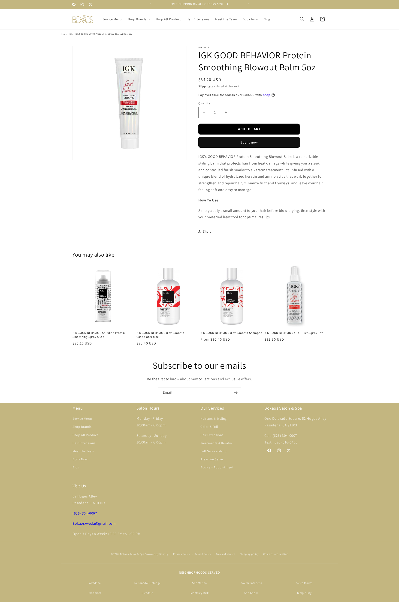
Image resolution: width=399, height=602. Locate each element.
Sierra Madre (304, 583)
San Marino (199, 583)
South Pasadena (251, 583)
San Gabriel (251, 593)
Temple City (304, 593)
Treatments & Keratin (216, 443)
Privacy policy (181, 554)
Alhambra (95, 593)
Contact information (275, 554)
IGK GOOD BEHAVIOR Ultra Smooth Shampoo (231, 333)
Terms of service (225, 554)
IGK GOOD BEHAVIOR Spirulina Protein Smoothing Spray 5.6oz (99, 335)
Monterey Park (199, 593)
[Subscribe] (236, 392)
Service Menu (82, 418)
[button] (139, 19)
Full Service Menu (213, 451)
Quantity (204, 103)
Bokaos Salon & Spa (132, 554)
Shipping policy (249, 554)
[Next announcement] (249, 4)
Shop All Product (85, 435)
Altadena (95, 583)
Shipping (204, 86)
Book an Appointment (216, 467)
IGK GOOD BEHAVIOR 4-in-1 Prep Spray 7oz (293, 333)
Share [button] (207, 231)
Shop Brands (82, 427)
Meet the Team (83, 451)
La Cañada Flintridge (147, 583)
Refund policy (203, 554)
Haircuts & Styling (213, 418)
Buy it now (249, 142)
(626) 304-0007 (85, 513)
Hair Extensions (84, 443)
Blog (76, 467)
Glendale (147, 593)
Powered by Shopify (157, 554)
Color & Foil (209, 427)
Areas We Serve (211, 459)
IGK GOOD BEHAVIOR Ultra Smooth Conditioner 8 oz (160, 335)
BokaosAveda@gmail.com (94, 523)
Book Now (80, 459)
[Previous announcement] (150, 4)
